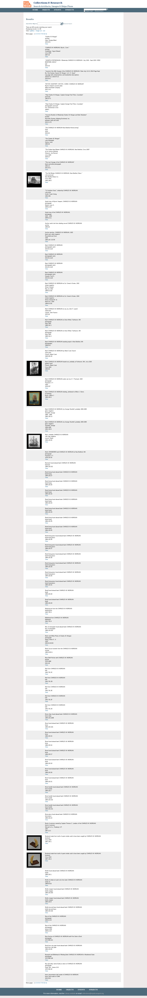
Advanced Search (99, 11)
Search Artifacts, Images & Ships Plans (53, 6)
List (44, 31)
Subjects (69, 10)
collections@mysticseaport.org (93, 993)
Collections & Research (48, 2)
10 (44, 34)
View (46, 44)
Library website (70, 993)
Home (35, 10)
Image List (39, 31)
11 (46, 34)
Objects (46, 10)
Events (57, 10)
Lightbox (32, 31)
